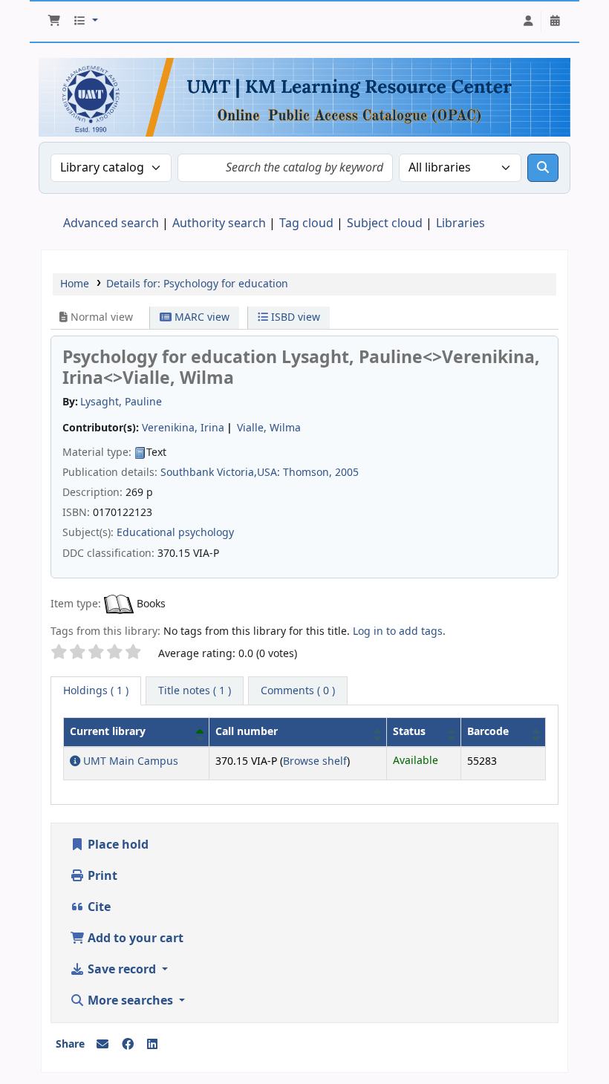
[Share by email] (102, 1044)
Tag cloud (306, 223)
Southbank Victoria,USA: (220, 472)
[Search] (542, 168)
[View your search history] (554, 21)
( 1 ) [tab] (95, 691)
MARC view (200, 317)
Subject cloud (385, 223)
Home (74, 284)
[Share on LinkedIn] (152, 1044)
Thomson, (307, 472)
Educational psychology (175, 533)
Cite (98, 907)
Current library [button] (108, 731)
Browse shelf (315, 761)
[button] (54, 21)
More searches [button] (130, 1001)
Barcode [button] (488, 731)
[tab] (195, 691)
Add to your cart (134, 938)
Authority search (219, 223)
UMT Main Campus (129, 761)
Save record (122, 970)
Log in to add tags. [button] (399, 631)
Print (101, 876)
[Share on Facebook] (127, 1044)
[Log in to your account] (528, 21)
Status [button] (409, 731)
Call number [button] (246, 731)
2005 (347, 472)
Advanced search (111, 223)
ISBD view (294, 317)
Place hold (117, 845)
